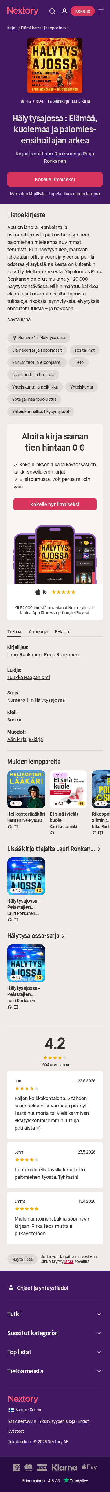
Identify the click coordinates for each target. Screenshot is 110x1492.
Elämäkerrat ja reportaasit (45, 28)
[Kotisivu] (26, 11)
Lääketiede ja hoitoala (33, 374)
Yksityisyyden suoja (57, 1421)
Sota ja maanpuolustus (34, 399)
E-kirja (36, 739)
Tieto (79, 362)
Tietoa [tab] (14, 631)
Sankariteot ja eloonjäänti (37, 362)
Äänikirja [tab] (38, 631)
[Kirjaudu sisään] (64, 11)
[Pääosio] (101, 11)
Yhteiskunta (81, 387)
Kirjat (12, 28)
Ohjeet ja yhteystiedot (43, 1288)
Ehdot (83, 1421)
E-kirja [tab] (62, 631)
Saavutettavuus (22, 1421)
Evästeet (16, 1431)
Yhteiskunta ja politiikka (35, 387)
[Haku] (52, 11)
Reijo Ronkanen (61, 654)
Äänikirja (16, 739)
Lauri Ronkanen (59, 153)
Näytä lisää (19, 319)
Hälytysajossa (50, 700)
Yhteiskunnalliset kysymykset (40, 411)
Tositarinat (85, 350)
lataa (69, 1261)
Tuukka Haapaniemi (28, 677)
